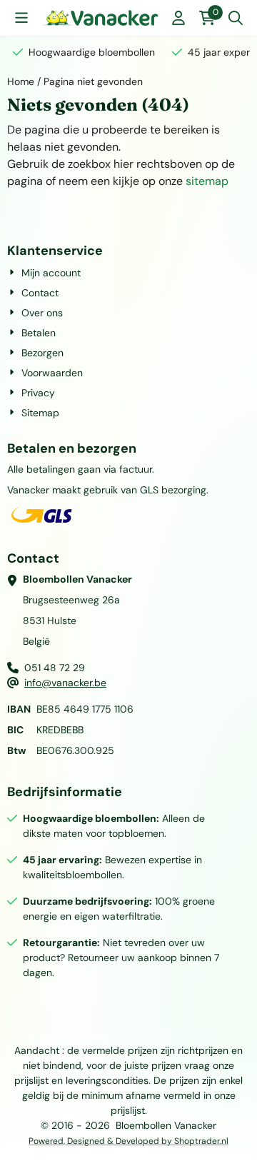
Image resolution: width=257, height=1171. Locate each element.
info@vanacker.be (65, 682)
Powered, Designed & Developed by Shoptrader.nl (128, 1141)
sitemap (207, 181)
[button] (21, 18)
